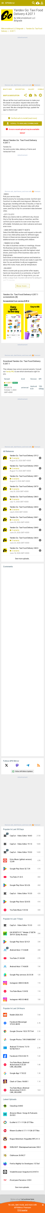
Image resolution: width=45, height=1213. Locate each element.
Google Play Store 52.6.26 (20, 885)
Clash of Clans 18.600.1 (19, 1081)
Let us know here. (27, 1199)
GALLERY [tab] (31, 89)
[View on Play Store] (30, 95)
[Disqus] (22, 662)
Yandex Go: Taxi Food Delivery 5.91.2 (24, 456)
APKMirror (10, 3)
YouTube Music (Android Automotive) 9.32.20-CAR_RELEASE (19, 1064)
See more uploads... (22, 559)
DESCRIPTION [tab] (19, 89)
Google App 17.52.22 (18, 1073)
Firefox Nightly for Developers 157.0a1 (25, 1164)
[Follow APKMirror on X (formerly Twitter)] (6, 766)
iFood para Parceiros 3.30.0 (20, 1180)
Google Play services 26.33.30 (21, 975)
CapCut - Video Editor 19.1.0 (21, 844)
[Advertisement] (22, 61)
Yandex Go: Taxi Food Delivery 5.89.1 (24, 476)
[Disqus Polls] (22, 600)
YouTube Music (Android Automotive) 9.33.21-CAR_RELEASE (19, 1090)
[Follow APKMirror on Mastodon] (17, 766)
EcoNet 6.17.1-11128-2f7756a (21, 1122)
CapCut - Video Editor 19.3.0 (21, 893)
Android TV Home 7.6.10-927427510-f (20, 1048)
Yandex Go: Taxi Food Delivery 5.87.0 (24, 486)
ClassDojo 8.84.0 (16, 1106)
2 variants (15, 458)
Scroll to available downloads (24, 123)
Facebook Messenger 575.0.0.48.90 (18, 1023)
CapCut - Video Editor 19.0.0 (21, 852)
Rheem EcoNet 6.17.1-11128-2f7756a (24, 1131)
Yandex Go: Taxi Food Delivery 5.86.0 (24, 497)
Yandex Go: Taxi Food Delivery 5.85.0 (24, 507)
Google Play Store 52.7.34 (20, 869)
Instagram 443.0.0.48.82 (19, 999)
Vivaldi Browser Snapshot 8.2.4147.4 (24, 1172)
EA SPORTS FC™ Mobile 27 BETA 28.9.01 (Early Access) (22, 933)
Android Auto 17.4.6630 (19, 966)
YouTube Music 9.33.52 (19, 910)
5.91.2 (26, 301)
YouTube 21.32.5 (16, 877)
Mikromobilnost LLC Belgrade (12, 29)
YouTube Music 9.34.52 (19, 991)
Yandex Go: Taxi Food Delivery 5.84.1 (24, 517)
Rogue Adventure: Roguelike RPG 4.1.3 (25, 1139)
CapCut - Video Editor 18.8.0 (21, 836)
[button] (25, 95)
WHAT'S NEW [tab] (7, 89)
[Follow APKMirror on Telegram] (27, 766)
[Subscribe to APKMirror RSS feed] (38, 766)
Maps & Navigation (11, 95)
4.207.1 (9, 383)
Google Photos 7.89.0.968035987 (23, 1039)
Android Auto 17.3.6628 (19, 950)
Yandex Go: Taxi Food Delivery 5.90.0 (24, 466)
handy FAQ (10, 371)
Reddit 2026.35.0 (16, 1015)
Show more (21, 286)
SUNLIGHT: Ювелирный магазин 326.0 (25, 1147)
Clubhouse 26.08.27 (17, 1155)
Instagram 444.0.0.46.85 (19, 983)
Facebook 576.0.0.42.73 (19, 1056)
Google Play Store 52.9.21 (20, 942)
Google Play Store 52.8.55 (20, 902)
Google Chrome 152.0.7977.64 (21, 1031)
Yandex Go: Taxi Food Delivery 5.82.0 (24, 548)
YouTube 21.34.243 (17, 958)
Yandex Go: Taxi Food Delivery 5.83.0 (24, 538)
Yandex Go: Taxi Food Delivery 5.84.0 (24, 527)
